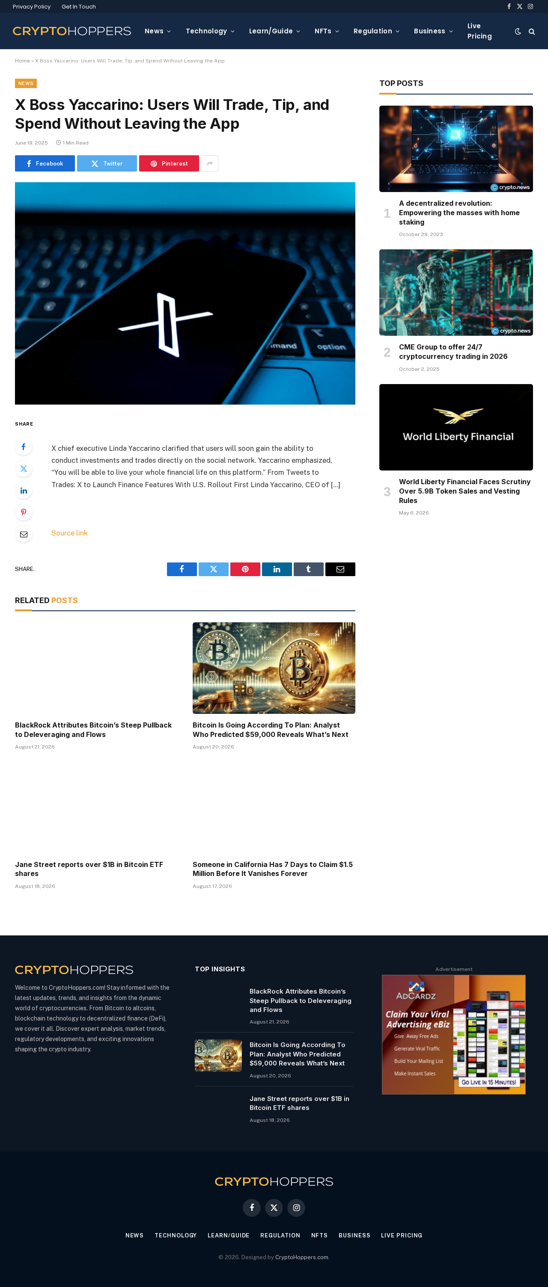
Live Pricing (480, 31)
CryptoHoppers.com (301, 1257)
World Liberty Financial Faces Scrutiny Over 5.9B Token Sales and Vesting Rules (465, 491)
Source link (69, 533)
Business (429, 31)
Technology (206, 31)
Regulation (373, 31)
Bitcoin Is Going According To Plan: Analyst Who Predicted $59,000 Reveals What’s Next (270, 730)
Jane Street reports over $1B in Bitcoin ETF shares (89, 869)
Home (22, 61)
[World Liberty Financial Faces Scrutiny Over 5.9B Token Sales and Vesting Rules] (456, 427)
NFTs (323, 31)
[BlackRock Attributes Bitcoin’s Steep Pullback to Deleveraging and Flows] (96, 667)
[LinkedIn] (23, 490)
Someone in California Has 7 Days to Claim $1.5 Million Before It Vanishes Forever (273, 869)
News (154, 31)
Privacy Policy (32, 7)
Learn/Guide (271, 31)
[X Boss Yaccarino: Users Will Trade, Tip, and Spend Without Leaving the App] (185, 293)
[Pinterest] (23, 512)
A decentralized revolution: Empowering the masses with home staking (459, 212)
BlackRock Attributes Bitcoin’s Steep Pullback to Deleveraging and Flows (93, 730)
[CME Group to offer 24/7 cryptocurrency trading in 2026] (456, 292)
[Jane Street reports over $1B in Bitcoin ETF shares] (96, 807)
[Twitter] (23, 468)
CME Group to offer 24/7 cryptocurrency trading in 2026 (453, 352)
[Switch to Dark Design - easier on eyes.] (518, 31)
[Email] (23, 533)
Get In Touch (79, 7)
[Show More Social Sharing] (209, 163)
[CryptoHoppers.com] (72, 31)
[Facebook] (23, 446)
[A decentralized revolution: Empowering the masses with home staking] (456, 149)
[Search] (531, 31)
